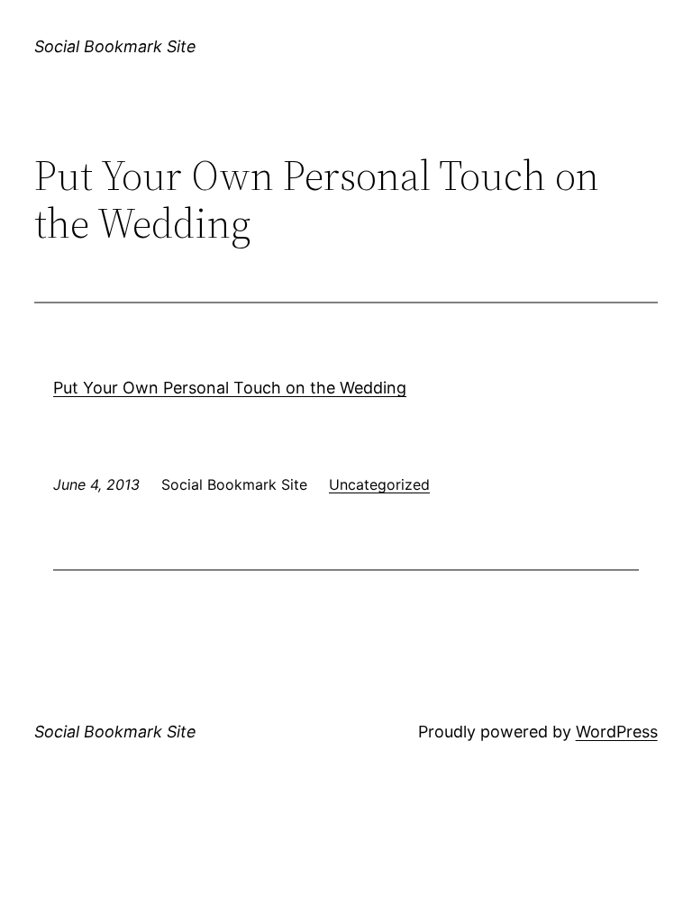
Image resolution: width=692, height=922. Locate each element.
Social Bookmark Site (115, 46)
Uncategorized (379, 484)
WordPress (617, 731)
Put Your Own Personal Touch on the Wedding (229, 387)
